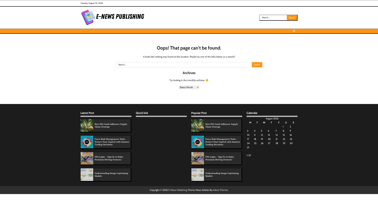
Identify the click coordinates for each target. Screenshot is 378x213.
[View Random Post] (294, 31)
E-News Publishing (177, 190)
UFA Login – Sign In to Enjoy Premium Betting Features (109, 158)
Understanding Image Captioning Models (111, 174)
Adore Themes (220, 190)
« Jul (249, 155)
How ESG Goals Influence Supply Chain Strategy (111, 125)
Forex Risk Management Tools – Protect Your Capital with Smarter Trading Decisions (112, 142)
